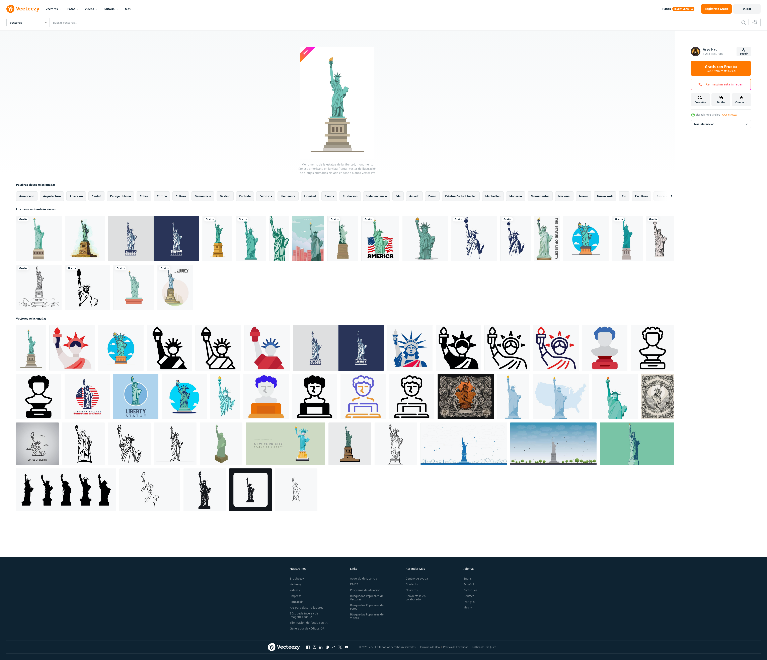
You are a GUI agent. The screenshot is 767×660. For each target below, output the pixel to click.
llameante (288, 196)
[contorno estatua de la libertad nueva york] (463, 443)
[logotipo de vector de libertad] (87, 287)
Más (128, 9)
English (468, 578)
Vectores (52, 9)
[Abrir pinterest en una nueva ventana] (327, 647)
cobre (144, 196)
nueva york (605, 196)
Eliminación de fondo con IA (308, 622)
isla (398, 196)
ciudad (96, 196)
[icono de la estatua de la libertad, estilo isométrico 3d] (221, 443)
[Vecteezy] (22, 9)
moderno (515, 196)
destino (225, 196)
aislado (414, 196)
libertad (310, 196)
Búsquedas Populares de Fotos (367, 606)
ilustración (350, 196)
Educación (297, 602)
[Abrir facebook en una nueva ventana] (308, 647)
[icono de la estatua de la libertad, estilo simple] (204, 489)
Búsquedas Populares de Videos (367, 616)
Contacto (411, 584)
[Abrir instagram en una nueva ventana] (314, 647)
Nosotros (412, 590)
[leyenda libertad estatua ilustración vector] (349, 443)
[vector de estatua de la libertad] (153, 238)
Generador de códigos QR (307, 628)
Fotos (71, 9)
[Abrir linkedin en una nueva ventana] (320, 647)
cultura (181, 196)
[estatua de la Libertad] (279, 238)
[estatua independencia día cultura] (604, 348)
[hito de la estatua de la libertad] (342, 238)
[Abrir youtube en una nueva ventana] (346, 647)
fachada (245, 196)
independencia (376, 196)
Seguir (744, 53)
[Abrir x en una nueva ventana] (340, 647)
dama (432, 196)
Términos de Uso (430, 647)
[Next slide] (668, 196)
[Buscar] (743, 22)
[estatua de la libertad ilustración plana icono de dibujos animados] (586, 238)
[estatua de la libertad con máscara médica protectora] (615, 396)
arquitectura (52, 196)
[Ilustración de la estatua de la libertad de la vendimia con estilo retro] (657, 396)
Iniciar (747, 9)
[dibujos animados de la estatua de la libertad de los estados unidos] (175, 287)
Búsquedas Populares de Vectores (367, 597)
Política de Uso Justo (484, 647)
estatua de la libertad (460, 196)
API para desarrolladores (306, 607)
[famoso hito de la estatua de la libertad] (251, 238)
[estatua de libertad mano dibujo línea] (129, 443)
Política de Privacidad (455, 647)
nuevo (583, 196)
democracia (203, 196)
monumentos (540, 196)
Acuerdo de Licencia (363, 578)
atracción (76, 196)
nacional (564, 196)
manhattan (493, 196)
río (624, 196)
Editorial (109, 9)
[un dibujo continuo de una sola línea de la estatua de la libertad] (150, 489)
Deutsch (468, 596)
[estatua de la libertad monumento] (39, 238)
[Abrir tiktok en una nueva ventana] (333, 647)
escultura (641, 196)
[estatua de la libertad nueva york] (553, 443)
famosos (265, 196)
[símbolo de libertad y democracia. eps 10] (66, 489)
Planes (666, 9)
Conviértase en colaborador (416, 597)
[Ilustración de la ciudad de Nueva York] (308, 238)
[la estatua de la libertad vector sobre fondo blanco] (547, 238)
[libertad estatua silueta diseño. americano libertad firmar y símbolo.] (83, 443)
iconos (329, 196)
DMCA (354, 584)
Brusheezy (297, 578)
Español (468, 584)
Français (469, 602)
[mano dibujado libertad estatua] (396, 443)
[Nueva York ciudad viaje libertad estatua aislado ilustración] (637, 443)
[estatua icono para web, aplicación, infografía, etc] (72, 348)
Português (470, 590)
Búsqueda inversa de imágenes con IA (304, 615)
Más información (704, 124)
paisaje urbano (120, 196)
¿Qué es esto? (729, 114)
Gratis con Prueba (721, 68)
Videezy (295, 590)
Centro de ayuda (417, 578)
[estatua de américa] (133, 287)
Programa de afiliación (365, 590)
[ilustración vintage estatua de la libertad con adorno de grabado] (466, 396)
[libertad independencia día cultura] (169, 348)
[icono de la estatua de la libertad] (217, 238)
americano (26, 196)
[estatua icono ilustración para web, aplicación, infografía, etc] (266, 396)
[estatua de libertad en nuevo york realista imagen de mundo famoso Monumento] (285, 443)
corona (162, 196)
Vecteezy (295, 584)
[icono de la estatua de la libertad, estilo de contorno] (296, 489)
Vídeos (89, 9)
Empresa (296, 596)
